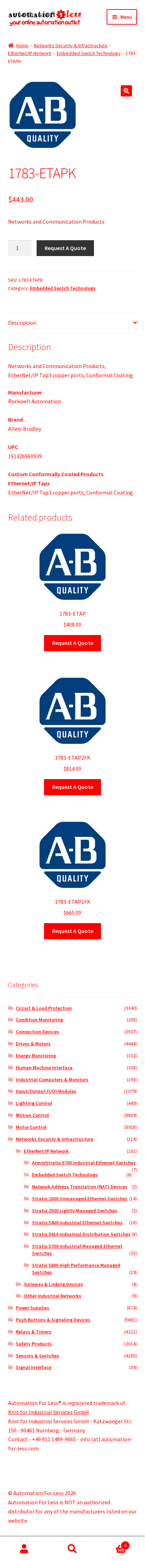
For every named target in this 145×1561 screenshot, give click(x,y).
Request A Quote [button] (72, 642)
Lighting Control (34, 1103)
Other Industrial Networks (52, 1296)
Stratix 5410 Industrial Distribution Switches (81, 1234)
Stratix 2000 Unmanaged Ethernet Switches (79, 1198)
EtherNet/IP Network (29, 53)
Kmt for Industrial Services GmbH (48, 1412)
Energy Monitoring (36, 1055)
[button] (126, 91)
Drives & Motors (33, 1043)
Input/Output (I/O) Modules (46, 1091)
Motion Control (32, 1115)
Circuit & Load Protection (44, 1008)
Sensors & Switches (37, 1355)
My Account (24, 1549)
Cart (112, 1543)
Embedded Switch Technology (88, 53)
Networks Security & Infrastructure (70, 45)
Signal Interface (33, 1367)
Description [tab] (22, 322)
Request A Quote (65, 247)
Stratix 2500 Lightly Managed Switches (74, 1210)
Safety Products (34, 1344)
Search (72, 1549)
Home (22, 45)
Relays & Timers (33, 1332)
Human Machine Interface (44, 1067)
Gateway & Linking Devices (53, 1284)
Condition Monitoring (39, 1019)
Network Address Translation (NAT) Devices (79, 1186)
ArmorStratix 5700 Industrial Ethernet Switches (84, 1162)
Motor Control (31, 1127)
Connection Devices (37, 1031)
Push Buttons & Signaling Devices (53, 1320)
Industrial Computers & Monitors (52, 1079)
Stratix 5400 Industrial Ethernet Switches (77, 1222)
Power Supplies (32, 1308)
